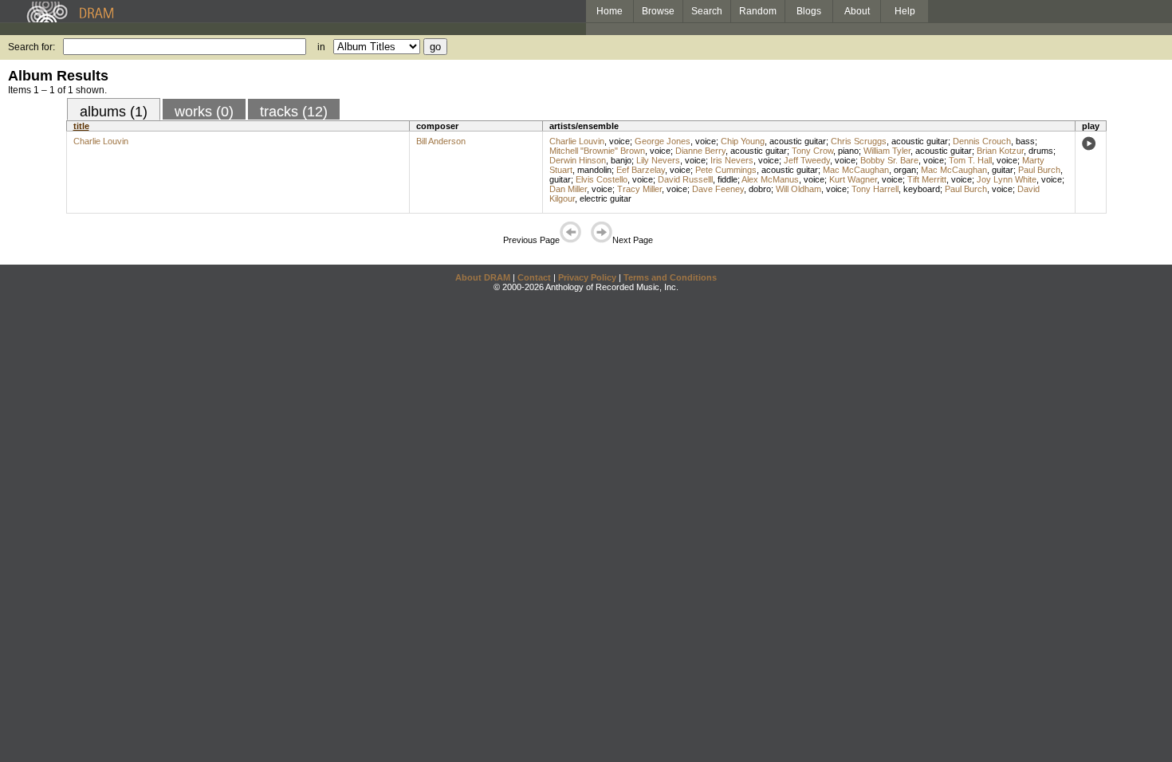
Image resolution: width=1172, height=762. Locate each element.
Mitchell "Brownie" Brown (597, 150)
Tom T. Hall (970, 160)
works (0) (204, 112)
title (81, 126)
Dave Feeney (718, 189)
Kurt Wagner (853, 179)
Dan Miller (568, 189)
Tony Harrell (875, 189)
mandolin (594, 170)
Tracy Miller (639, 189)
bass (1025, 141)
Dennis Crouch (982, 141)
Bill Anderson (441, 141)
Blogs (808, 11)
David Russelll (685, 179)
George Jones (662, 141)
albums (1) (113, 112)
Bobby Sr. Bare (889, 160)
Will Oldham (798, 189)
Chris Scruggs (859, 141)
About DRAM (482, 277)
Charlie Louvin (100, 141)
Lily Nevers (658, 160)
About (857, 11)
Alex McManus (770, 179)
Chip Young (743, 141)
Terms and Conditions (670, 277)
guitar (1002, 170)
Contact (534, 277)
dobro (760, 189)
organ (905, 170)
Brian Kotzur (1000, 150)
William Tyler (886, 150)
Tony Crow (812, 150)
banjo (621, 160)
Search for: (31, 47)
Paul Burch (1039, 170)
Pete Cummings (726, 170)
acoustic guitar (797, 141)
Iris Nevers (731, 160)
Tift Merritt (926, 179)
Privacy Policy (587, 277)
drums (1040, 150)
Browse (658, 11)
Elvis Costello (601, 179)
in (321, 47)
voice (619, 141)
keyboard (921, 189)
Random (758, 11)
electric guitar (605, 198)
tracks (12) (294, 112)
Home (609, 11)
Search (706, 11)
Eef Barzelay (640, 170)
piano (848, 150)
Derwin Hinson (577, 160)
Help (905, 11)
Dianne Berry (700, 150)
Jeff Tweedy (807, 160)
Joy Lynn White (1006, 179)
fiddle (727, 179)
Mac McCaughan (856, 170)
